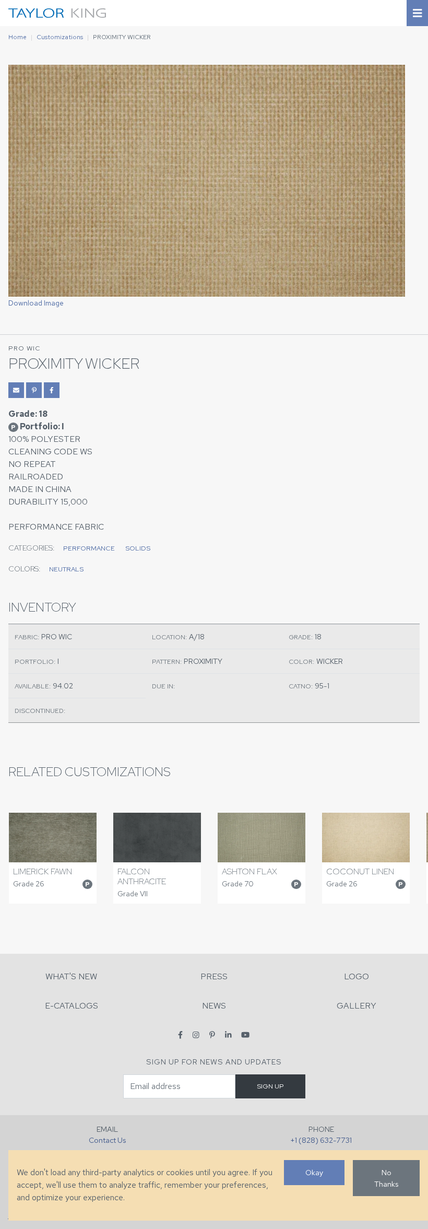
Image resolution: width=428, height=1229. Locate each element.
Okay (314, 1172)
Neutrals (66, 569)
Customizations (60, 37)
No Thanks (386, 1178)
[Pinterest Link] (34, 390)
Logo (356, 976)
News (214, 1005)
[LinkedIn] (228, 1034)
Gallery (356, 1005)
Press (214, 976)
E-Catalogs (71, 1005)
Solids (137, 548)
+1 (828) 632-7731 (321, 1140)
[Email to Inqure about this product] (16, 390)
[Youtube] (245, 1034)
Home (17, 37)
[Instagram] (196, 1034)
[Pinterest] (212, 1034)
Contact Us (107, 1140)
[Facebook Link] (52, 390)
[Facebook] (180, 1034)
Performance (89, 548)
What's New (71, 976)
